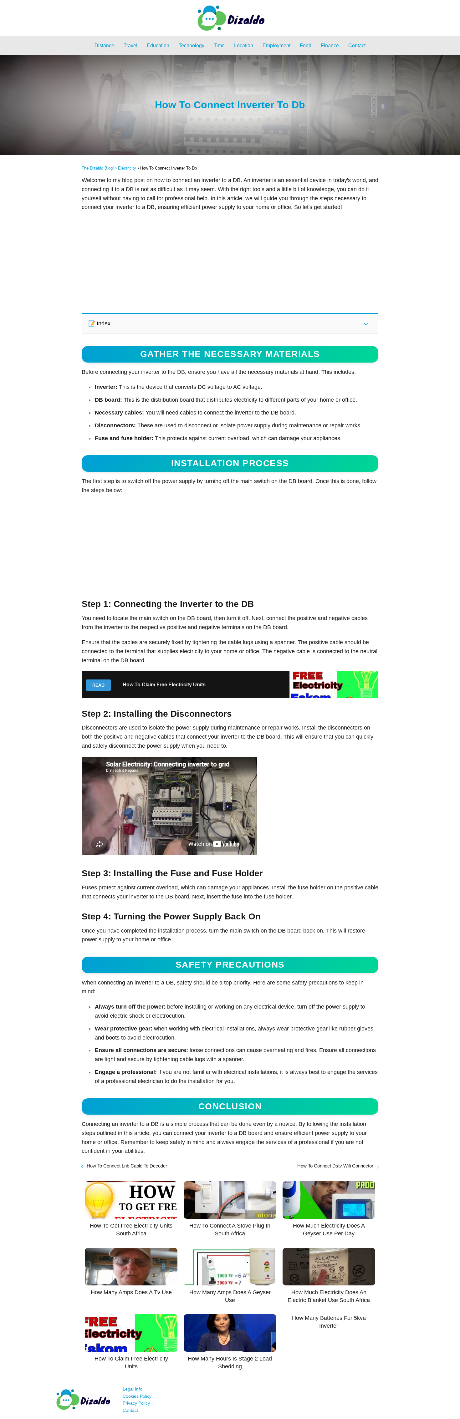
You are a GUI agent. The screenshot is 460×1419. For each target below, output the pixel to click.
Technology (191, 45)
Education (158, 45)
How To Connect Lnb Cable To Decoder (127, 1165)
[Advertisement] (230, 262)
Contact (356, 45)
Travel (130, 45)
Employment (276, 45)
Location (243, 45)
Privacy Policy (136, 1403)
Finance (330, 45)
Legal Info (132, 1388)
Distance (104, 45)
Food (305, 45)
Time (219, 45)
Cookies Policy (137, 1396)
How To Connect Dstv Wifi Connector (335, 1165)
